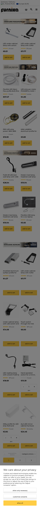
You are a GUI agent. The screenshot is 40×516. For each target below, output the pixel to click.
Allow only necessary (20, 490)
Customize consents (20, 497)
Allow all (20, 503)
